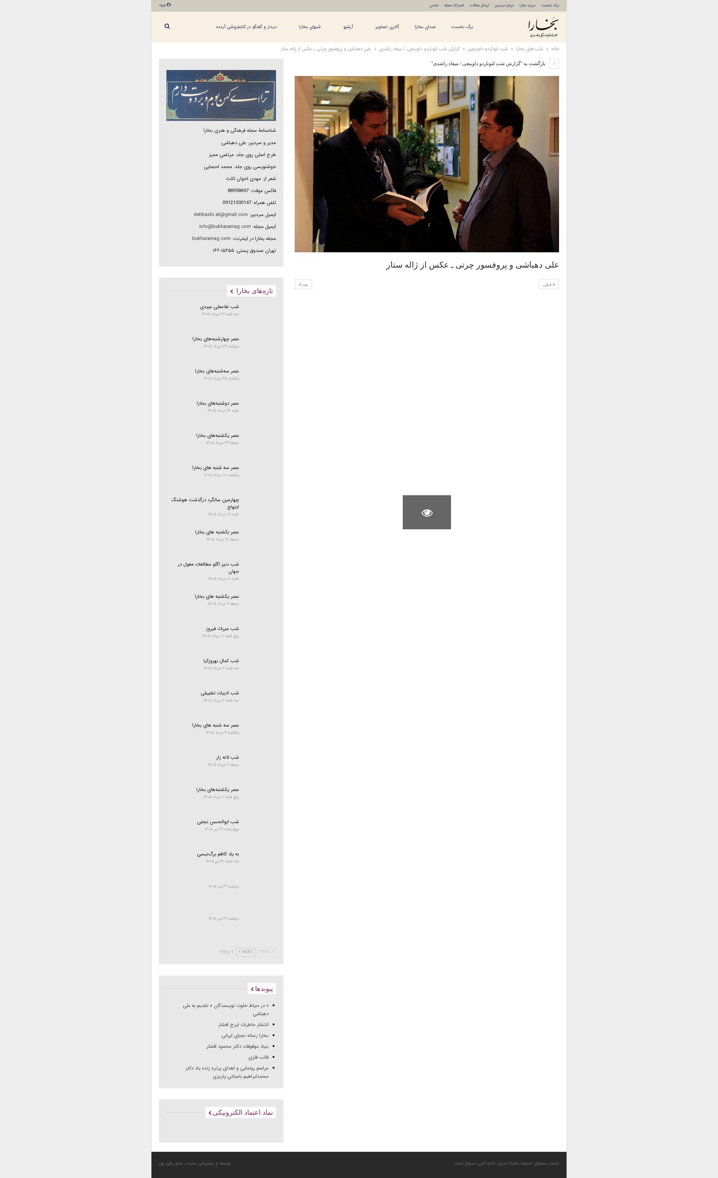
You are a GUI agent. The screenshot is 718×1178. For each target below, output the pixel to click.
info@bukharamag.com (225, 227)
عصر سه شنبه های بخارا (215, 468)
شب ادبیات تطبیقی (220, 693)
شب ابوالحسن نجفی (218, 822)
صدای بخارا (425, 26)
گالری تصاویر (387, 26)
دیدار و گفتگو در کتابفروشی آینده (246, 26)
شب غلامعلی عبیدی (219, 307)
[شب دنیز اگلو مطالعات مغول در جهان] (260, 573)
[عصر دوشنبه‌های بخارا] (260, 412)
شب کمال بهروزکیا (221, 661)
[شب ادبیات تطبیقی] (260, 702)
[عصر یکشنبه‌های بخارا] (260, 445)
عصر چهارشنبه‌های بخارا (216, 339)
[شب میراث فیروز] (260, 638)
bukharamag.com (211, 239)
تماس (434, 5)
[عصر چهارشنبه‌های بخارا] (260, 348)
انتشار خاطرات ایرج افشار (243, 1025)
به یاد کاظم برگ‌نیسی (218, 854)
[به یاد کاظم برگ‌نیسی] (260, 863)
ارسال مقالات (479, 5)
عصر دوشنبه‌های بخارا (218, 403)
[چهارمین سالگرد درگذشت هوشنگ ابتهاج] (260, 509)
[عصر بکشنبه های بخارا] (260, 541)
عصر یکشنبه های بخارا (217, 596)
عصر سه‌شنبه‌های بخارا (217, 371)
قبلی (548, 284)
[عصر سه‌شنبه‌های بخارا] (260, 380)
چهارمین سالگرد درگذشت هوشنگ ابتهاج (205, 503)
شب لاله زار (227, 757)
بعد (304, 284)
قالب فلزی (258, 1057)
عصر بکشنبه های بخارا (217, 532)
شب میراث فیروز (222, 629)
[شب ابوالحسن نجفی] (260, 831)
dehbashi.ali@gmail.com (221, 215)
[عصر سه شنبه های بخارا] (260, 477)
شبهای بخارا (310, 26)
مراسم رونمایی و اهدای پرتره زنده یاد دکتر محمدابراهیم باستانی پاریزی (227, 1072)
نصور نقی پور (171, 1163)
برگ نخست (550, 5)
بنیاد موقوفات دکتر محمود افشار (237, 1046)
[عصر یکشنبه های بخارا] (260, 606)
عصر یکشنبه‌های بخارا (217, 435)
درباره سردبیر (504, 5)
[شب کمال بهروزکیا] (260, 670)
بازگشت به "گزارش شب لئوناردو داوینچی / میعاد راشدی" (489, 63)
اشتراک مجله (454, 5)
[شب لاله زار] (260, 767)
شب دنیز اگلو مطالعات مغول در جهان (208, 567)
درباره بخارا (527, 5)
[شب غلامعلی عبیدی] (260, 316)
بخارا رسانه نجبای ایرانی (245, 1035)
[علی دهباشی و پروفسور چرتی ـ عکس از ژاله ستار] (535, 315)
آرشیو (348, 26)
